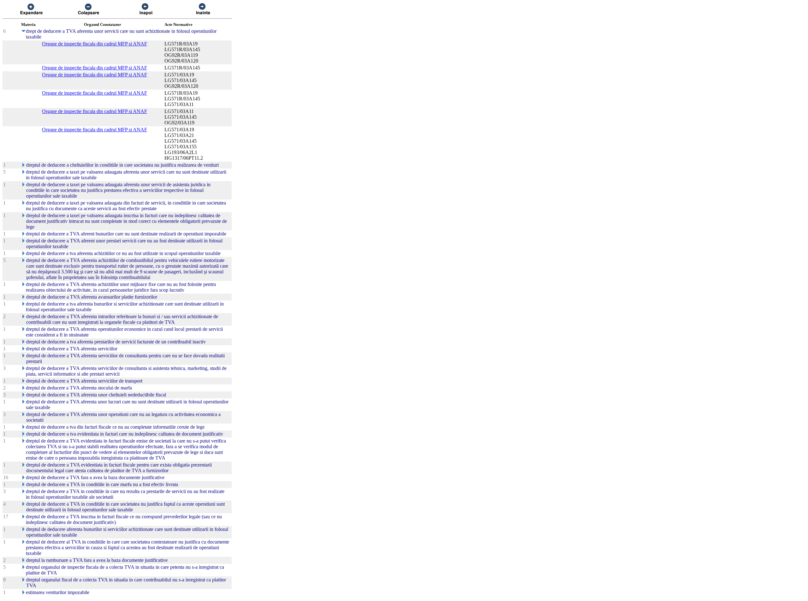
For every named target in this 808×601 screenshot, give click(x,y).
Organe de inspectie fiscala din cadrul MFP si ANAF (94, 43)
